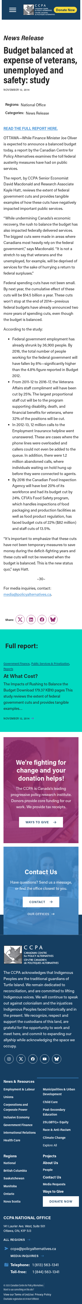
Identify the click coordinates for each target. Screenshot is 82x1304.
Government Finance (16, 663)
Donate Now (65, 10)
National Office (33, 104)
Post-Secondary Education (54, 1111)
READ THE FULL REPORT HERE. (30, 128)
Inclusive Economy (16, 1117)
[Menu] (12, 10)
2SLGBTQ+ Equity (55, 1122)
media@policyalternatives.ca (27, 594)
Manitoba (10, 1186)
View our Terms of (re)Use (18, 1294)
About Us (50, 1162)
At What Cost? (20, 675)
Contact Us (52, 1177)
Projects (49, 1156)
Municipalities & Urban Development (59, 1091)
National (9, 1163)
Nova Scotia (12, 1201)
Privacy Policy (42, 1294)
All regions (14, 1240)
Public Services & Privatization (50, 663)
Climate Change (54, 1137)
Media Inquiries (24, 1256)
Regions (10, 1156)
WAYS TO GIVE (37, 822)
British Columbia (15, 1170)
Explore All (50, 1145)
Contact (37, 902)
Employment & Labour (19, 1089)
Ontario (8, 1194)
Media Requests (54, 1184)
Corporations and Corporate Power (15, 1106)
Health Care (11, 1140)
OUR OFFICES (38, 914)
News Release (37, 113)
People (48, 1170)
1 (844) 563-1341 (46, 1271)
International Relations (19, 1132)
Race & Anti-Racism (57, 1130)
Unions (8, 1097)
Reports (8, 668)
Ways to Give (53, 1191)
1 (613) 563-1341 (45, 1264)
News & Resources (18, 1081)
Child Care (50, 1102)
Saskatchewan (13, 1178)
